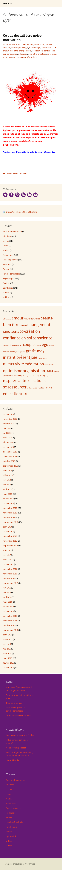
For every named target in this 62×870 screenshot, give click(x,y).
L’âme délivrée (12, 760)
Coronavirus (8, 345)
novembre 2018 (10, 512)
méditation (34, 364)
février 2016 (8, 606)
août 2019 (7, 470)
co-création (37, 50)
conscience (12, 54)
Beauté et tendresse (12, 231)
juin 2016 (7, 587)
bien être (14, 50)
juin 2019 (7, 480)
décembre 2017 (10, 536)
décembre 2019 (10, 451)
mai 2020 (7, 428)
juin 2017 (7, 555)
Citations (29, 44)
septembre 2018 (10, 522)
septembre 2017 (10, 545)
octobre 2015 (9, 625)
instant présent (16, 357)
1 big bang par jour (14, 703)
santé (21, 380)
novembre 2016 (10, 573)
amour (17, 318)
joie (49, 54)
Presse (6, 269)
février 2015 (8, 662)
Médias (6, 250)
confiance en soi (17, 338)
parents (56, 372)
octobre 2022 (9, 423)
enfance (51, 345)
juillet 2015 (7, 639)
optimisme (12, 370)
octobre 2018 (9, 517)
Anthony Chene (32, 318)
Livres (5, 245)
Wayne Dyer (32, 57)
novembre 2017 (10, 540)
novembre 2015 (10, 620)
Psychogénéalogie (19, 47)
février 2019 (8, 498)
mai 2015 (7, 648)
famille (12, 351)
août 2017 (7, 550)
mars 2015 (7, 658)
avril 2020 (7, 433)
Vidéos (6, 292)
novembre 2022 (10, 419)
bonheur (23, 325)
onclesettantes (49, 365)
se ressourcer (19, 57)
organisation (34, 370)
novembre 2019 (10, 456)
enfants (6, 351)
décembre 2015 (10, 616)
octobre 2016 (9, 578)
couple (28, 344)
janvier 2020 (8, 447)
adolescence (7, 319)
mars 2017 (7, 559)
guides (45, 351)
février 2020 (8, 442)
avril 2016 (7, 597)
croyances (38, 345)
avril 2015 (7, 653)
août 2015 (7, 634)
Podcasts (7, 264)
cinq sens (11, 331)
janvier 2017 (8, 564)
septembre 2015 (10, 630)
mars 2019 (7, 494)
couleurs (18, 345)
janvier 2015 (8, 667)
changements (25, 50)
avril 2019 (7, 489)
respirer (9, 380)
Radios (6, 283)
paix (10, 57)
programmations (30, 376)
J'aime (6, 241)
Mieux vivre (39, 44)
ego (30, 54)
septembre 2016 (10, 583)
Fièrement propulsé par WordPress (19, 863)
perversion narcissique (13, 375)
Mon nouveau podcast (16, 747)
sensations (35, 380)
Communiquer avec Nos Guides (20, 735)
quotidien (50, 376)
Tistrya (48, 387)
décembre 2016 (10, 569)
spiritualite (39, 388)
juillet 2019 (7, 475)
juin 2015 (7, 644)
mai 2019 (7, 484)
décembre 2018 (10, 508)
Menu (6, 3)
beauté (46, 318)
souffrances (31, 388)
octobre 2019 (9, 461)
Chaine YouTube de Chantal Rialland (21, 212)
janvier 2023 (8, 414)
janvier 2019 (8, 503)
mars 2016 (7, 601)
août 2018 (7, 526)
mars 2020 (7, 437)
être (35, 54)
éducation (22, 54)
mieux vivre (13, 364)
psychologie (41, 376)
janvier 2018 (8, 531)
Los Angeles (42, 358)
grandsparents (20, 352)
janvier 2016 (8, 611)
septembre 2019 (10, 465)
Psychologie (34, 47)
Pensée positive (10, 259)
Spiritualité (46, 47)
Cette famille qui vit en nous (18, 715)
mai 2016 (7, 592)
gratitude (42, 54)
